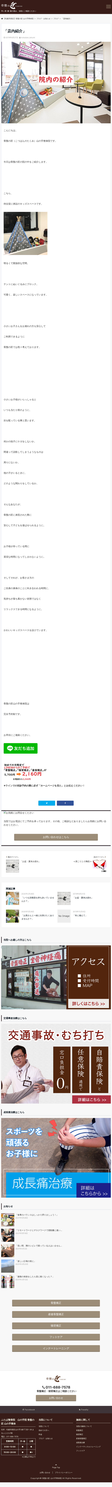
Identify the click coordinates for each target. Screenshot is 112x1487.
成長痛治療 (80, 1442)
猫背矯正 (56, 1325)
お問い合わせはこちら (56, 837)
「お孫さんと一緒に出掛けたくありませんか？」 (37, 917)
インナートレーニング (56, 1348)
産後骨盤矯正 (56, 1314)
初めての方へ (44, 1430)
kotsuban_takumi (28, 37)
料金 (40, 1434)
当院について (44, 1426)
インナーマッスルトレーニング (88, 1446)
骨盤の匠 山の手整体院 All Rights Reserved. (62, 1478)
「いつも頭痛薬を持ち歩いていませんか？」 (37, 899)
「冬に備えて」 (80, 915)
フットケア (56, 1336)
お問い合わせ (56, 1397)
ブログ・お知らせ (46, 1438)
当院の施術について (84, 1426)
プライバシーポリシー (63, 1472)
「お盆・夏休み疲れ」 (83, 897)
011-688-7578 (58, 1387)
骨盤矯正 (56, 1302)
